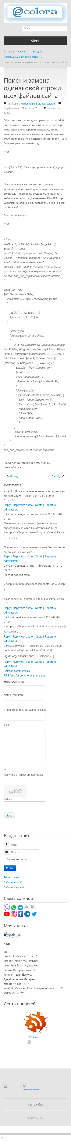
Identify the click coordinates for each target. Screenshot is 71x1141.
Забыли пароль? (14, 887)
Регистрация (11, 877)
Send (9, 815)
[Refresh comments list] (23, 484)
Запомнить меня (17, 859)
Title (6, 724)
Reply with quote (23, 505)
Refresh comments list (17, 671)
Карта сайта (36, 1104)
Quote (38, 505)
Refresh (8, 799)
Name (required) (14, 695)
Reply (7, 505)
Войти (10, 868)
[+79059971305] (14, 907)
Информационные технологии (38, 103)
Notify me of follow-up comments (23, 774)
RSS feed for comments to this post (25, 675)
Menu (35, 40)
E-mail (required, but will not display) (25, 710)
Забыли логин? (13, 882)
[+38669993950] (7, 907)
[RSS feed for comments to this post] (22, 484)
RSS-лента (35, 1037)
